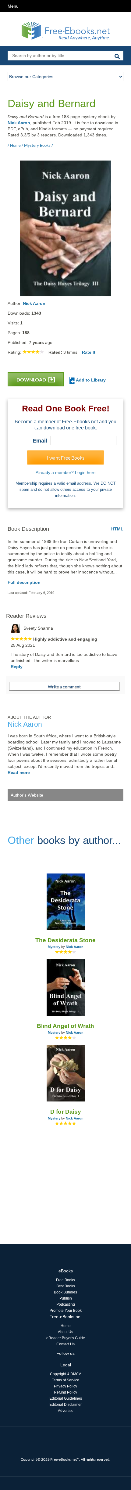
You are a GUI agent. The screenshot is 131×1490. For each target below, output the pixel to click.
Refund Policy (65, 1392)
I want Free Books (65, 458)
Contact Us (65, 1344)
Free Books (65, 1280)
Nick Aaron (19, 122)
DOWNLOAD (31, 379)
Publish (65, 1298)
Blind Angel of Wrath (65, 1026)
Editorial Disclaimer (65, 1404)
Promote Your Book (66, 1310)
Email (40, 441)
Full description (24, 582)
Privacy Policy (65, 1386)
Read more (19, 772)
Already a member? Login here (66, 472)
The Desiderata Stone (65, 940)
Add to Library (90, 380)
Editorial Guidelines (65, 1398)
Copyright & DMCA (65, 1374)
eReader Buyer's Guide (65, 1338)
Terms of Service (65, 1380)
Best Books (65, 1286)
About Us (65, 1332)
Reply (17, 666)
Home (66, 1326)
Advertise (65, 1411)
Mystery (54, 947)
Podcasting (65, 1304)
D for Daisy (65, 1111)
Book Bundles (65, 1292)
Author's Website (27, 795)
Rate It (88, 352)
